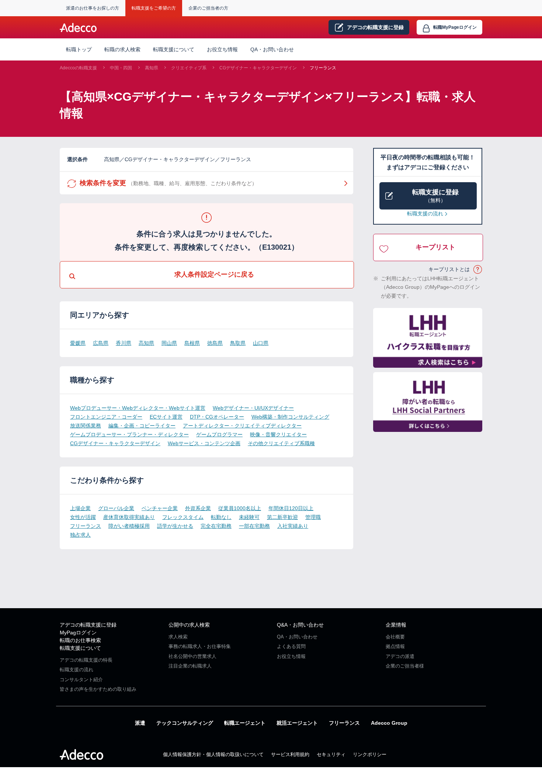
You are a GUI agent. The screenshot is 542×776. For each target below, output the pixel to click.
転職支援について (80, 648)
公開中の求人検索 (189, 625)
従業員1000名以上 (239, 508)
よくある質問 (291, 646)
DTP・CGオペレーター (217, 417)
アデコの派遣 (400, 656)
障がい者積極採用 (129, 526)
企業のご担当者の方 (208, 8)
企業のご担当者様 (405, 666)
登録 (375, 27)
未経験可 (249, 517)
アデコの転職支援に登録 (88, 625)
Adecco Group (389, 723)
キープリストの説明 (478, 269)
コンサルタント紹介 (81, 679)
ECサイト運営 (166, 417)
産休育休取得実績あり (129, 517)
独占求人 (80, 535)
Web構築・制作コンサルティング (290, 417)
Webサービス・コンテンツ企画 (204, 443)
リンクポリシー (369, 754)
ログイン (455, 27)
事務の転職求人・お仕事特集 (199, 646)
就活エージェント (297, 723)
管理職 (313, 517)
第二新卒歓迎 (282, 517)
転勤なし (221, 517)
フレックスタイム (183, 517)
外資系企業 (198, 508)
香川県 (123, 343)
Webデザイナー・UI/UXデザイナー (253, 408)
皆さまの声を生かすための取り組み (98, 689)
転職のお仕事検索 (80, 640)
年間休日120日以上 (290, 508)
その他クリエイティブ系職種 (281, 443)
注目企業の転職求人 (190, 666)
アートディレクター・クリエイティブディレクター (242, 426)
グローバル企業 (116, 508)
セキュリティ (331, 754)
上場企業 (80, 508)
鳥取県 (238, 343)
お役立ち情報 (222, 49)
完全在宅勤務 (216, 526)
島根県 (192, 343)
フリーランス (323, 67)
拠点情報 (395, 646)
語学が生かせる (175, 526)
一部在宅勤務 (254, 526)
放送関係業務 (85, 426)
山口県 (260, 343)
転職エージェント (244, 723)
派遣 (140, 723)
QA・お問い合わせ (272, 49)
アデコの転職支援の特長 (86, 660)
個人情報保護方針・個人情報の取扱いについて (213, 754)
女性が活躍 (83, 517)
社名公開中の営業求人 (192, 656)
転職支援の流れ (425, 213)
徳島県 (215, 343)
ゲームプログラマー (219, 434)
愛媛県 (78, 343)
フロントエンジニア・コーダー (106, 417)
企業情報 (396, 625)
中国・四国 (121, 67)
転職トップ (79, 49)
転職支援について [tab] (173, 49)
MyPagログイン (78, 632)
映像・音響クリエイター (278, 434)
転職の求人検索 (122, 49)
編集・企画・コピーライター (142, 426)
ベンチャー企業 (160, 508)
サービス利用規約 (290, 754)
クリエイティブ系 (188, 67)
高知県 (151, 67)
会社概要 (395, 637)
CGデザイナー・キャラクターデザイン (258, 67)
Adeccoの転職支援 (78, 67)
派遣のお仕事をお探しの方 (92, 8)
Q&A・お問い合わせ (300, 625)
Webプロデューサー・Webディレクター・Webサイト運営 (137, 408)
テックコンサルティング (184, 723)
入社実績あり (292, 526)
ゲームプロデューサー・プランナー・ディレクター (129, 434)
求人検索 (178, 637)
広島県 (100, 343)
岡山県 (169, 343)
